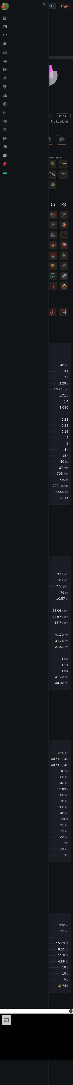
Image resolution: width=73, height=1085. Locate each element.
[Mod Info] (24, 172)
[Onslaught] (24, 35)
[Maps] (24, 121)
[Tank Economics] (24, 61)
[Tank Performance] (24, 52)
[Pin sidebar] (44, 4)
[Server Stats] (24, 104)
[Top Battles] (24, 95)
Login (65, 6)
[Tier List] (24, 138)
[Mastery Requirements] (24, 87)
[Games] (24, 147)
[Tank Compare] (24, 70)
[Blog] (24, 155)
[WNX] (24, 27)
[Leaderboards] (24, 130)
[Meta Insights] (24, 112)
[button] (71, 1011)
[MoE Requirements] (24, 78)
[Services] (24, 18)
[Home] (24, 6)
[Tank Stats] (24, 44)
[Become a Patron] (24, 164)
